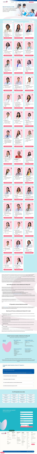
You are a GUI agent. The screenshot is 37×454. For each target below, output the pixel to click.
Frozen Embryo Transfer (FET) (28, 345)
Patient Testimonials (33, 442)
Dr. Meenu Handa (27, 138)
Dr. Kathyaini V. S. (6, 120)
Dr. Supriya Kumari (17, 230)
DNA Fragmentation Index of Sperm (14, 435)
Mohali (27, 442)
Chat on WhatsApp (12, 430)
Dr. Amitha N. (5, 50)
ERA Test (15, 350)
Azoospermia (15, 341)
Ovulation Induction (27, 342)
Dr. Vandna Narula (16, 248)
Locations (8, 436)
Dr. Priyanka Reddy (27, 176)
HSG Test (15, 355)
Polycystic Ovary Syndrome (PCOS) (18, 439)
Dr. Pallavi (4, 176)
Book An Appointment (7, 55)
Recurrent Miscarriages (27, 351)
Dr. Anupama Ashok (28, 50)
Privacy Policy (32, 436)
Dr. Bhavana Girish (6, 85)
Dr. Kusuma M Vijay (17, 120)
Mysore (27, 447)
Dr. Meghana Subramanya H (7, 158)
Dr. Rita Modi (16, 195)
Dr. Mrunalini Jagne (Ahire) (29, 158)
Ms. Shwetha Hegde (17, 265)
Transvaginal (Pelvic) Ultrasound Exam (29, 341)
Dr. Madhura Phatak (6, 138)
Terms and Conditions (33, 433)
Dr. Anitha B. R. (16, 50)
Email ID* (21, 415)
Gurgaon (27, 438)
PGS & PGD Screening (16, 351)
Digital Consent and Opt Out (33, 434)
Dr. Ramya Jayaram (6, 195)
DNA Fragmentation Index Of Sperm (18, 342)
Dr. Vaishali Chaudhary (6, 248)
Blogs (31, 439)
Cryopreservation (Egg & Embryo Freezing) (23, 442)
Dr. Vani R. (26, 248)
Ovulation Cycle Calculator (8, 443)
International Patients (9, 439)
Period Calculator (9, 442)
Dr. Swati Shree (27, 230)
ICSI (17, 436)
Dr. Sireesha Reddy (6, 230)
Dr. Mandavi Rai (16, 138)
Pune (27, 448)
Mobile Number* (21, 413)
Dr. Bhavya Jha (16, 85)
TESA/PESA (15, 343)
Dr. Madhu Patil (27, 120)
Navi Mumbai (28, 443)
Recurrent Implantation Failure (28, 350)
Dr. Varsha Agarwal (6, 265)
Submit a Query (27, 0)
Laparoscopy (15, 353)
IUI (25, 343)
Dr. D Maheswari (27, 85)
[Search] (13, 21)
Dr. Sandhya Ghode (27, 195)
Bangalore (28, 433)
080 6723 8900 (32, 0)
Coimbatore (28, 437)
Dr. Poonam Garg (16, 176)
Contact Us (33, 444)
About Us (8, 433)
